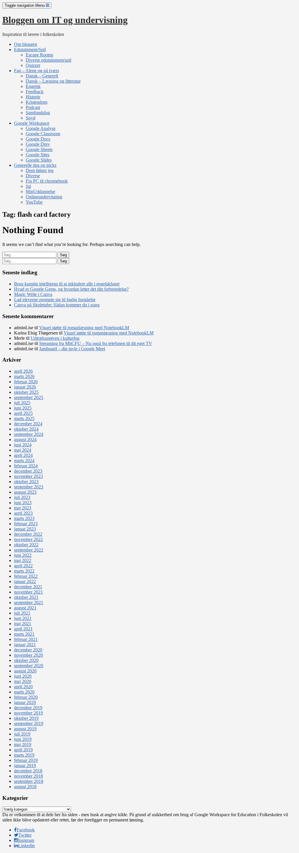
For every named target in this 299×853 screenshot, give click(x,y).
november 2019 (28, 712)
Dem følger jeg (39, 170)
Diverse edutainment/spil (48, 60)
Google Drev (38, 144)
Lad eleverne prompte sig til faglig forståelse (54, 299)
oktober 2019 (26, 718)
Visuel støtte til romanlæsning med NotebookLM (84, 327)
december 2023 (28, 471)
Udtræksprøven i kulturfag (55, 338)
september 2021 (28, 602)
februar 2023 (26, 523)
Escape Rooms (39, 54)
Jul (28, 186)
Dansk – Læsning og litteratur (53, 81)
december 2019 (28, 707)
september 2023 (28, 486)
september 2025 (28, 397)
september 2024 (28, 434)
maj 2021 (22, 623)
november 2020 (28, 655)
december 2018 (28, 770)
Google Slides (39, 159)
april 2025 (23, 413)
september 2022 (28, 549)
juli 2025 (22, 402)
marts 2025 (24, 418)
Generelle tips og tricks (35, 165)
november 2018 (28, 776)
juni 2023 (23, 502)
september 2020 (28, 665)
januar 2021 (25, 644)
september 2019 (28, 723)
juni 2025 (23, 407)
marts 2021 (24, 634)
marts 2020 (24, 691)
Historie (33, 96)
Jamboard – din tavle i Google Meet (72, 348)
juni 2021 (23, 618)
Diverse (33, 175)
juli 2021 (22, 613)
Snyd (30, 117)
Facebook (26, 829)
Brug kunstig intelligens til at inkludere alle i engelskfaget (66, 283)
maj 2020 (22, 681)
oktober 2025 (26, 392)
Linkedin (26, 845)
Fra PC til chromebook (47, 180)
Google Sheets (39, 149)
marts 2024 (24, 460)
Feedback (35, 91)
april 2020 (23, 686)
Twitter (25, 835)
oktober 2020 (26, 660)
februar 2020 (26, 697)
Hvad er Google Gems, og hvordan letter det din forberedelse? (71, 289)
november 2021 (28, 592)
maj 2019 (22, 744)
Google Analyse (40, 128)
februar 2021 (26, 639)
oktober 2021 (26, 597)
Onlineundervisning (44, 196)
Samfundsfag (38, 112)
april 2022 (23, 565)
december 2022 (28, 534)
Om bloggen (25, 44)
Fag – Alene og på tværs (36, 70)
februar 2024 (26, 465)
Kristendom (36, 102)
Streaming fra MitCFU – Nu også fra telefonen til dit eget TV (95, 343)
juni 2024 (23, 444)
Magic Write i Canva (33, 294)
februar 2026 (26, 381)
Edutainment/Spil (30, 49)
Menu (25, 5)
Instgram (26, 840)
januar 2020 (25, 702)
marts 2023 (24, 518)
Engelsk (33, 86)
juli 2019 (22, 733)
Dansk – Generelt (42, 75)
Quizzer (33, 65)
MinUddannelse (40, 191)
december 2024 (28, 423)
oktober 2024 (26, 428)
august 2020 (25, 670)
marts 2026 (24, 376)
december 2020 (28, 649)
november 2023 (28, 476)
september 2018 (28, 781)
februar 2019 (26, 760)
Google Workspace (31, 123)
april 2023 (23, 513)
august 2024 (25, 439)
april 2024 (23, 455)
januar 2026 (25, 386)
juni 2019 (23, 739)
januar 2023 (25, 528)
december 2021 (28, 586)
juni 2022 (23, 555)
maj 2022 (22, 560)
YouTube (34, 202)
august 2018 (25, 786)
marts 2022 (24, 570)
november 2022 (28, 539)
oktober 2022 (26, 544)
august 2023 (25, 492)
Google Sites (37, 154)
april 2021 (23, 628)
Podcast (33, 107)
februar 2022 (26, 576)
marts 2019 (24, 755)
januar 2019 (25, 765)
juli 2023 (22, 497)
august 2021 (25, 607)
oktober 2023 (26, 481)
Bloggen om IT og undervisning (65, 20)
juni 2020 (23, 676)
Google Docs (38, 138)
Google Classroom (43, 133)
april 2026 (23, 371)
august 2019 (25, 728)
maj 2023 (22, 507)
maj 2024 (22, 450)
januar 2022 (25, 581)
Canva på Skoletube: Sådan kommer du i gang (57, 304)
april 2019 (23, 749)
